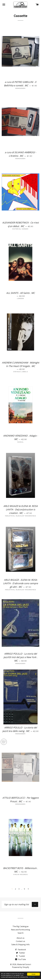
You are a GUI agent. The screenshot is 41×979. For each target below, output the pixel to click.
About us (20, 938)
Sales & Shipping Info (20, 944)
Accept (33, 974)
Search (20, 933)
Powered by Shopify (20, 967)
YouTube (22, 959)
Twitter (21, 953)
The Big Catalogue (20, 926)
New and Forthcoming (20, 929)
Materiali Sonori (24, 964)
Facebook (21, 949)
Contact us (20, 941)
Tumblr (21, 956)
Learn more (32, 977)
